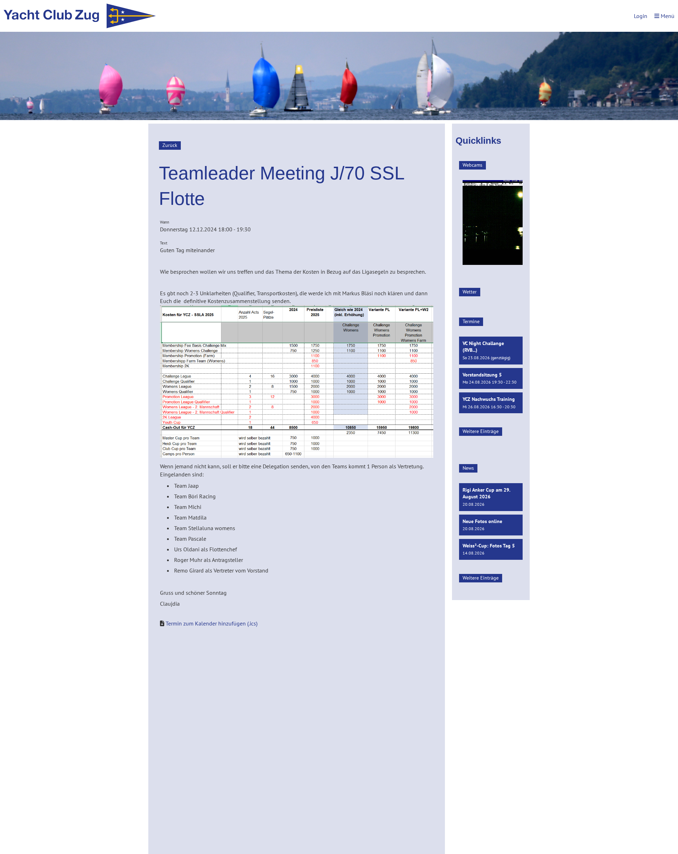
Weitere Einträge (481, 431)
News (468, 468)
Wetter (470, 292)
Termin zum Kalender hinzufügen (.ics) (211, 623)
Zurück (169, 145)
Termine (471, 321)
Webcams (472, 165)
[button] (491, 350)
